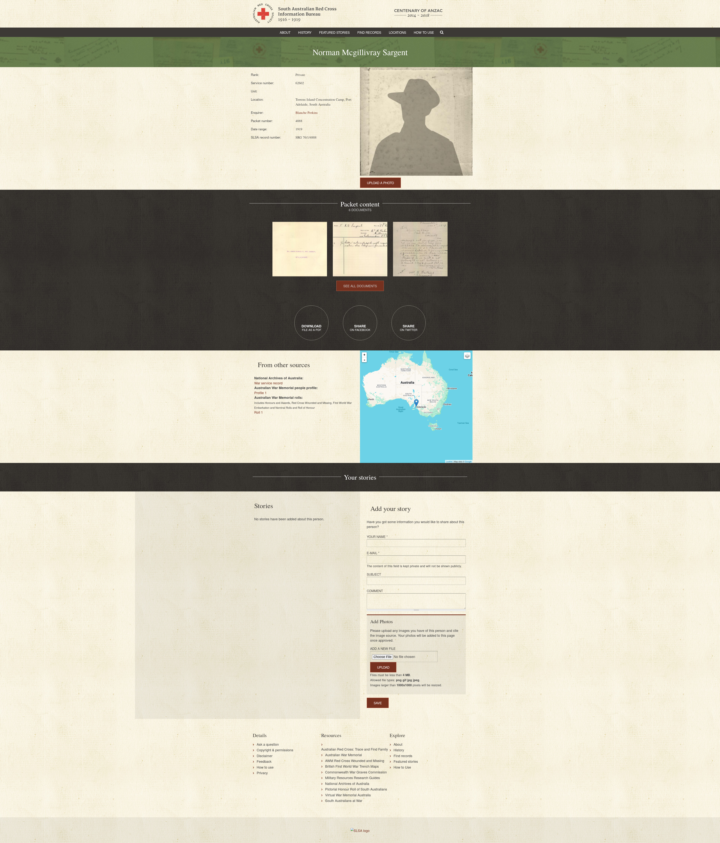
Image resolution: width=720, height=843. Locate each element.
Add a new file (382, 648)
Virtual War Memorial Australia (348, 794)
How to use (265, 767)
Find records (403, 755)
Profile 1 (260, 392)
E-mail (373, 552)
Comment (375, 590)
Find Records (369, 32)
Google (468, 461)
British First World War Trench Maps (352, 766)
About (285, 32)
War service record (268, 382)
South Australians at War (343, 800)
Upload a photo (380, 182)
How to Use (424, 32)
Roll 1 (258, 412)
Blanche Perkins (307, 112)
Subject (374, 574)
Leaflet (449, 461)
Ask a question (268, 744)
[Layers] (467, 355)
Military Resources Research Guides (352, 777)
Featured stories (334, 32)
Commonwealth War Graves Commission (356, 772)
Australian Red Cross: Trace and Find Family (354, 749)
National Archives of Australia (347, 783)
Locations (397, 32)
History (304, 32)
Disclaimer (264, 755)
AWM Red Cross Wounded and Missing (354, 760)
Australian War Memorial (343, 754)
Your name (377, 536)
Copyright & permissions (275, 749)
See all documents (360, 286)
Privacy (262, 772)
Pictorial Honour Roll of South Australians (356, 789)
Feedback (264, 761)
